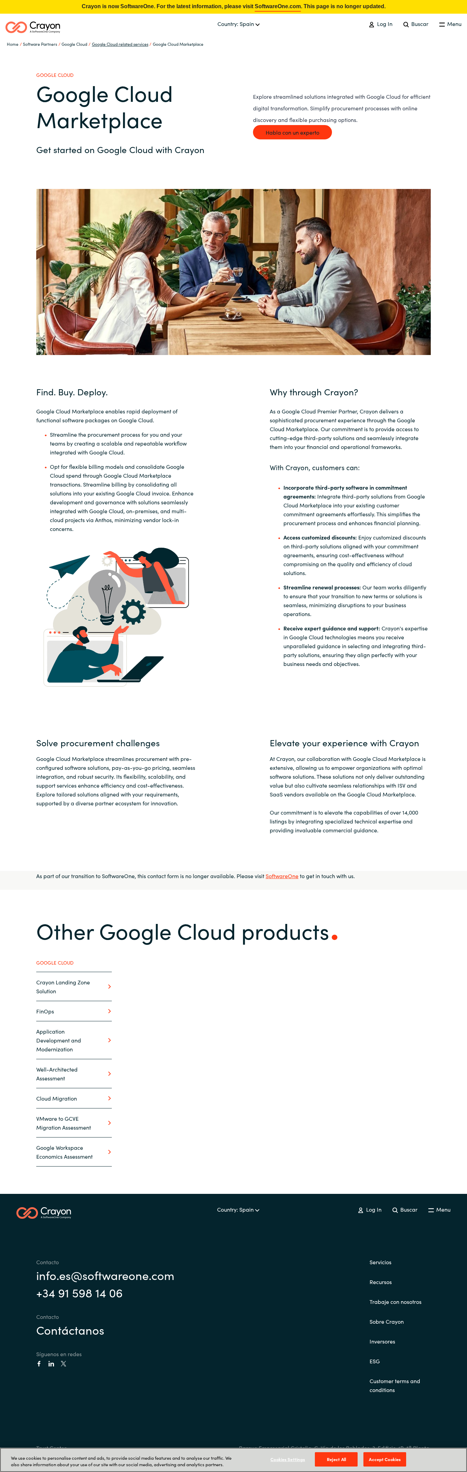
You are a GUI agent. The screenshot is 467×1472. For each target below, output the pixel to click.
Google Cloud (74, 44)
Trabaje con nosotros (396, 1301)
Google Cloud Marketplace (178, 44)
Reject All (336, 1459)
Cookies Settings (287, 1459)
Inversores (382, 1341)
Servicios (380, 1262)
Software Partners (40, 44)
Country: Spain (236, 23)
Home (12, 44)
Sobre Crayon (387, 1321)
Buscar (419, 23)
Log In (384, 23)
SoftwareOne (282, 876)
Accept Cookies (385, 1459)
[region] (233, 1460)
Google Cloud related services (120, 44)
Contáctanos (70, 1329)
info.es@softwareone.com (105, 1275)
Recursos (381, 1281)
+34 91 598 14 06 (79, 1292)
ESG (375, 1361)
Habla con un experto (292, 132)
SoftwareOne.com (278, 6)
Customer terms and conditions (395, 1385)
